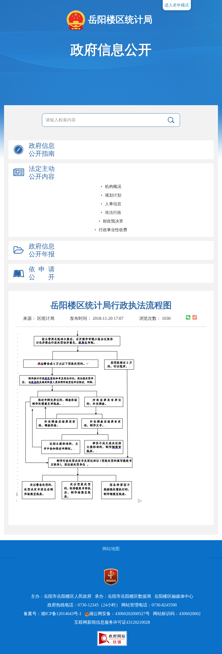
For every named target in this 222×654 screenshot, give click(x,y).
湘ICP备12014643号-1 (61, 613)
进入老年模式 (177, 5)
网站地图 (111, 548)
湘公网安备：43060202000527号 (119, 613)
